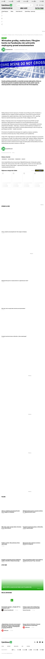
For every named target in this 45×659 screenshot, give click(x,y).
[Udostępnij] (2, 24)
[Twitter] (35, 642)
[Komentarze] (2, 15)
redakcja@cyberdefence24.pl (8, 167)
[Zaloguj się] (37, 5)
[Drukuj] (2, 18)
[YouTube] (42, 642)
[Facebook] (37, 642)
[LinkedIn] (40, 642)
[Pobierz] (2, 21)
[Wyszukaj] (30, 5)
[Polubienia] (2, 12)
